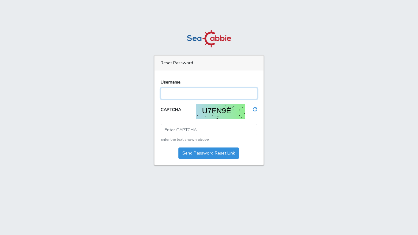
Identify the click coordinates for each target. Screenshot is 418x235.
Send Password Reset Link (208, 153)
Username (171, 82)
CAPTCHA (171, 109)
